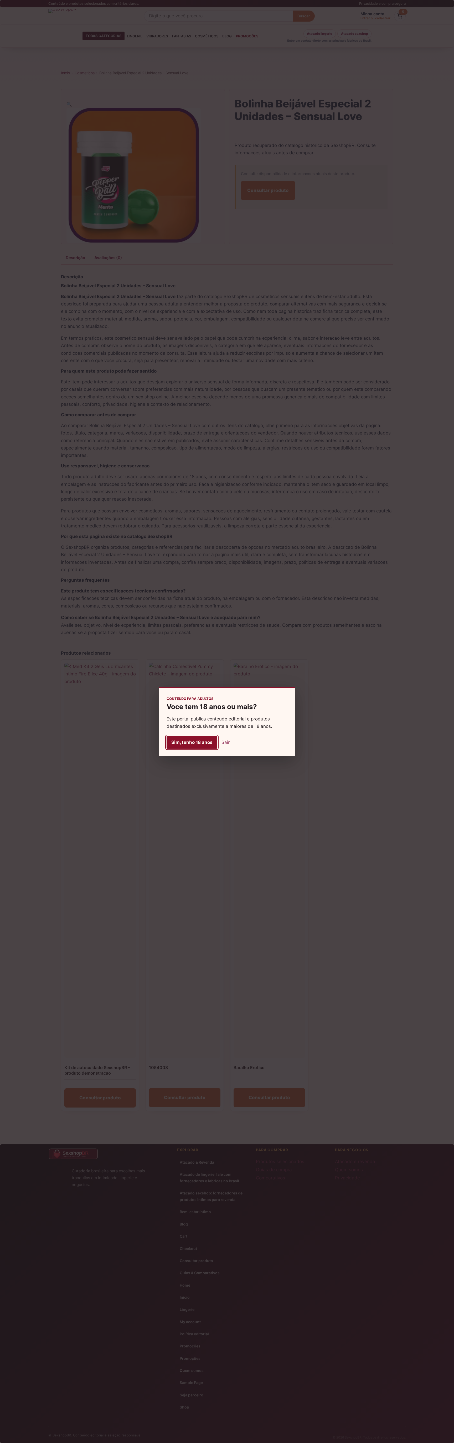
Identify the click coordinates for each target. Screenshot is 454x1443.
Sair (225, 742)
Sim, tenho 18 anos (192, 742)
